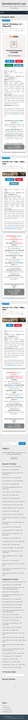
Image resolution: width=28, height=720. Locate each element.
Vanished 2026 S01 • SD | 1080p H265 (12, 530)
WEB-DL (8, 168)
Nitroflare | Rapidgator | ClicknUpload (14, 425)
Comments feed (8, 709)
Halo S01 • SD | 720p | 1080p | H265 (13, 308)
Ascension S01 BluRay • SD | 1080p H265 (13, 547)
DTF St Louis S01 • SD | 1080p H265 (11, 492)
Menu (2, 12)
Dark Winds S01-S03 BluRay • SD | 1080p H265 (13, 574)
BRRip (23, 28)
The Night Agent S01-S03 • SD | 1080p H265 (12, 556)
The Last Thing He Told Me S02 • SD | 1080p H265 (13, 518)
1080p (13, 28)
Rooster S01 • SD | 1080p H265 (10, 469)
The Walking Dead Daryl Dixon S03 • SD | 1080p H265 (13, 473)
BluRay (20, 28)
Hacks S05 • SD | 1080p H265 (10, 495)
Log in (5, 705)
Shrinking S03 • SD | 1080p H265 (11, 498)
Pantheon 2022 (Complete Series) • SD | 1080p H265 (12, 551)
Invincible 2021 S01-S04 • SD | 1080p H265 (13, 501)
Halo (3, 30)
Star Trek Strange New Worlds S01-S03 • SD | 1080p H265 (13, 569)
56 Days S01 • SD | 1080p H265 (10, 560)
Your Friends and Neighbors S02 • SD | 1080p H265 (12, 488)
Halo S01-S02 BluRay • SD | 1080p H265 (12, 25)
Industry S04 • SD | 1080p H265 (10, 511)
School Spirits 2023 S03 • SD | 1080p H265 (13, 541)
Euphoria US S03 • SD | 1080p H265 (11, 477)
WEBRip (12, 168)
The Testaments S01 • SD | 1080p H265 (12, 480)
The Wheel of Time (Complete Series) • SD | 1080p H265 (13, 523)
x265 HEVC (18, 30)
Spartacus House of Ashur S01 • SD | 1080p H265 (13, 564)
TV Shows (11, 30)
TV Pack (7, 30)
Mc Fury (7, 28)
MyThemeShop (13, 718)
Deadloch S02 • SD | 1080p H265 (11, 544)
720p (16, 166)
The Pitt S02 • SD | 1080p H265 (10, 484)
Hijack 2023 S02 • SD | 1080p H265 (11, 466)
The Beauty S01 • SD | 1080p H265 (11, 538)
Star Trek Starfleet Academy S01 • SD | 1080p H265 (12, 534)
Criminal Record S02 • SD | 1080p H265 (12, 504)
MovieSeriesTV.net (14, 3)
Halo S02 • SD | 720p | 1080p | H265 (13, 163)
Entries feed (7, 707)
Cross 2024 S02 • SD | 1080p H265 (11, 527)
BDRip (16, 28)
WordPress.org (7, 711)
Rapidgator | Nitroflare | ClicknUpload (14, 146)
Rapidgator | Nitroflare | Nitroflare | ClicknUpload (14, 291)
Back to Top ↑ (21, 718)
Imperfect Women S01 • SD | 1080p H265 (13, 508)
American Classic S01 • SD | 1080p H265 (12, 514)
